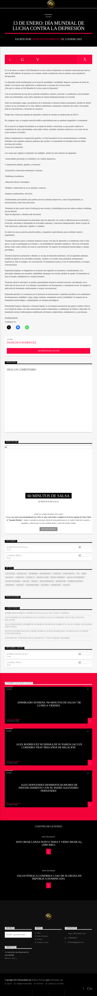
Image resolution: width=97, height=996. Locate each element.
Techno (45, 585)
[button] (48, 514)
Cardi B (57, 573)
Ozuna (26, 581)
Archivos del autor (48, 351)
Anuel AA (21, 573)
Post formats (47, 581)
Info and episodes (48, 529)
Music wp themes (75, 577)
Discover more (10, 958)
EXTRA (48, 17)
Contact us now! (43, 942)
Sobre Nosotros (42, 936)
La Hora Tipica (14, 555)
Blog (39, 933)
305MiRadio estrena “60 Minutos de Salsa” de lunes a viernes (37, 613)
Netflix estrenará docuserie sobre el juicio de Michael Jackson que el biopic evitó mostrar (47, 632)
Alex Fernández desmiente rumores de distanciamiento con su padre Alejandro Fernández (48, 625)
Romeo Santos (75, 581)
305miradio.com (56, 980)
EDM (84, 573)
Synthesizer (32, 585)
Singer (20, 585)
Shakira (10, 585)
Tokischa (56, 585)
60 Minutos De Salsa (17, 547)
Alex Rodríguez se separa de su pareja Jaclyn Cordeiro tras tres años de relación (44, 618)
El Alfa (9, 577)
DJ (78, 573)
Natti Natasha (13, 581)
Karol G (30, 577)
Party (35, 581)
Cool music (69, 573)
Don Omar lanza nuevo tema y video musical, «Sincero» (49, 843)
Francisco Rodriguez (46, 39)
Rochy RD (61, 581)
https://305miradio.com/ (77, 933)
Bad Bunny (45, 573)
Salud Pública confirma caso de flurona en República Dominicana (49, 877)
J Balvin (20, 577)
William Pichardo (39, 980)
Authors (33, 573)
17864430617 (72, 938)
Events (39, 939)
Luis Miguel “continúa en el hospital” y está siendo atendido (37, 638)
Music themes (58, 577)
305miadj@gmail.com (76, 942)
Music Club (42, 577)
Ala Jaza (10, 573)
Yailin (66, 585)
